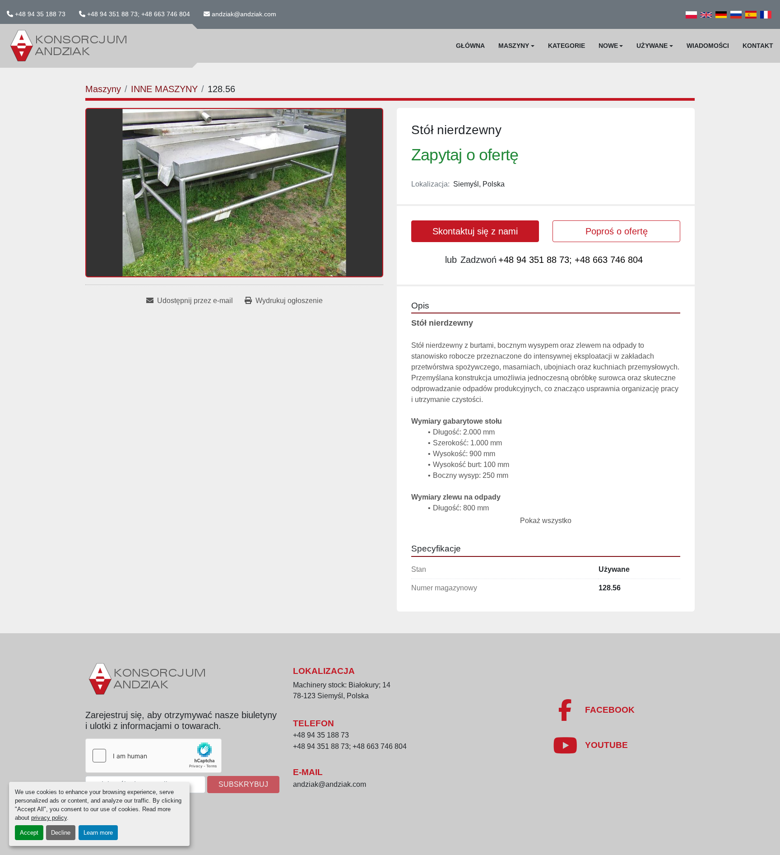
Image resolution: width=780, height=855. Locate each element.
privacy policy (49, 817)
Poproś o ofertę (616, 231)
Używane (652, 45)
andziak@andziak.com (244, 14)
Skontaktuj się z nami (475, 231)
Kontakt (758, 45)
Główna (470, 45)
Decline (60, 832)
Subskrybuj (243, 784)
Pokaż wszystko (545, 520)
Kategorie (566, 45)
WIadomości (708, 45)
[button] (516, 46)
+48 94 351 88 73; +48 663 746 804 (138, 14)
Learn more (98, 832)
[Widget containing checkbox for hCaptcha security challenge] (153, 755)
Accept (29, 832)
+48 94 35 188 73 (40, 14)
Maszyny (513, 45)
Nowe (608, 45)
